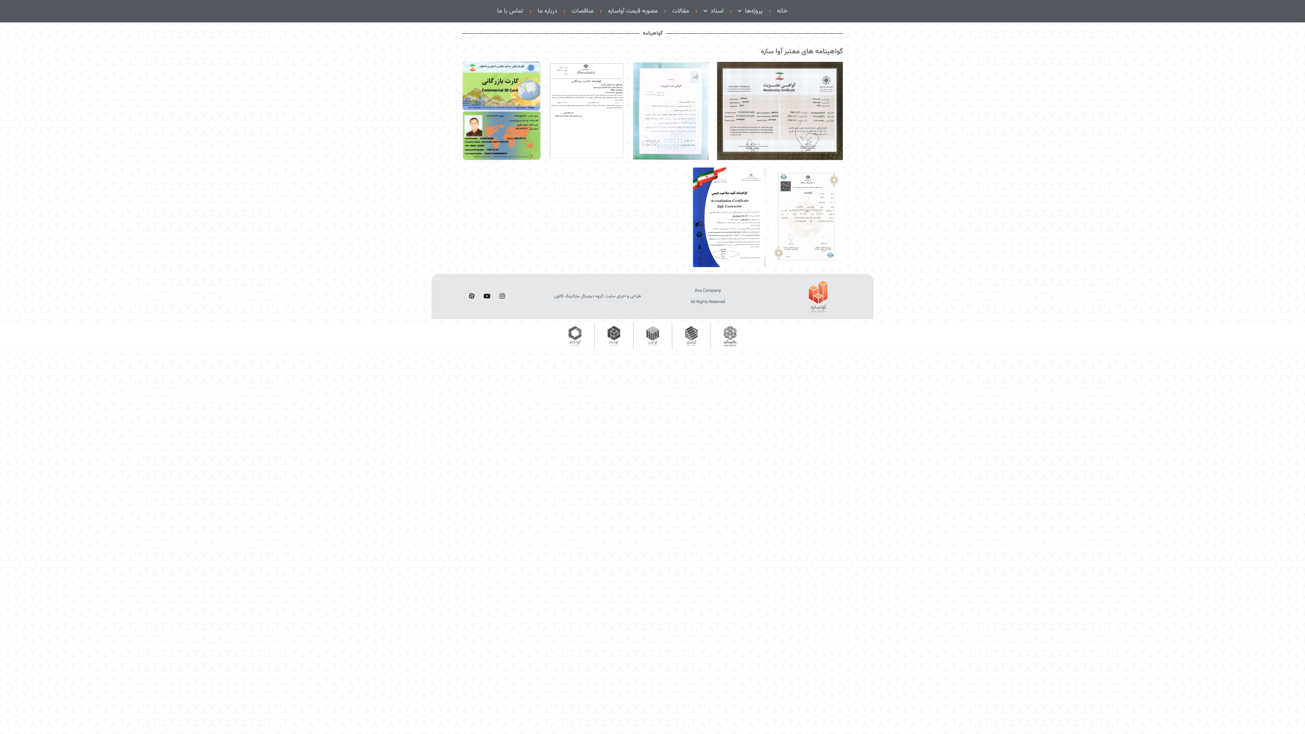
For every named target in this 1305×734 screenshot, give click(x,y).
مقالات (680, 11)
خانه (782, 11)
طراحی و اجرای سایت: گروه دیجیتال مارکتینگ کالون (597, 296)
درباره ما (547, 11)
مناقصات (583, 11)
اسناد (717, 11)
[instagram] (502, 297)
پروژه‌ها (754, 11)
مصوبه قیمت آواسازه (633, 11)
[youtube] (487, 297)
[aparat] (472, 297)
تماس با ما (510, 11)
